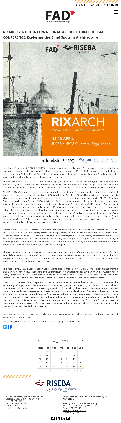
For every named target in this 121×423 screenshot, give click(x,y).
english (112, 4)
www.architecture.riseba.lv (74, 410)
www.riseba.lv (12, 405)
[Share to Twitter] (5, 327)
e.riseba (80, 4)
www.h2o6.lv (68, 398)
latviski (96, 4)
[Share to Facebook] (10, 327)
